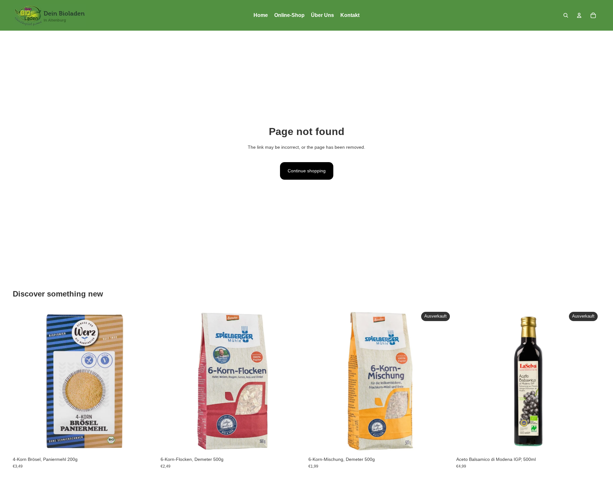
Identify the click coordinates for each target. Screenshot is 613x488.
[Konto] (579, 15)
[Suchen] (566, 15)
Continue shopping (307, 170)
